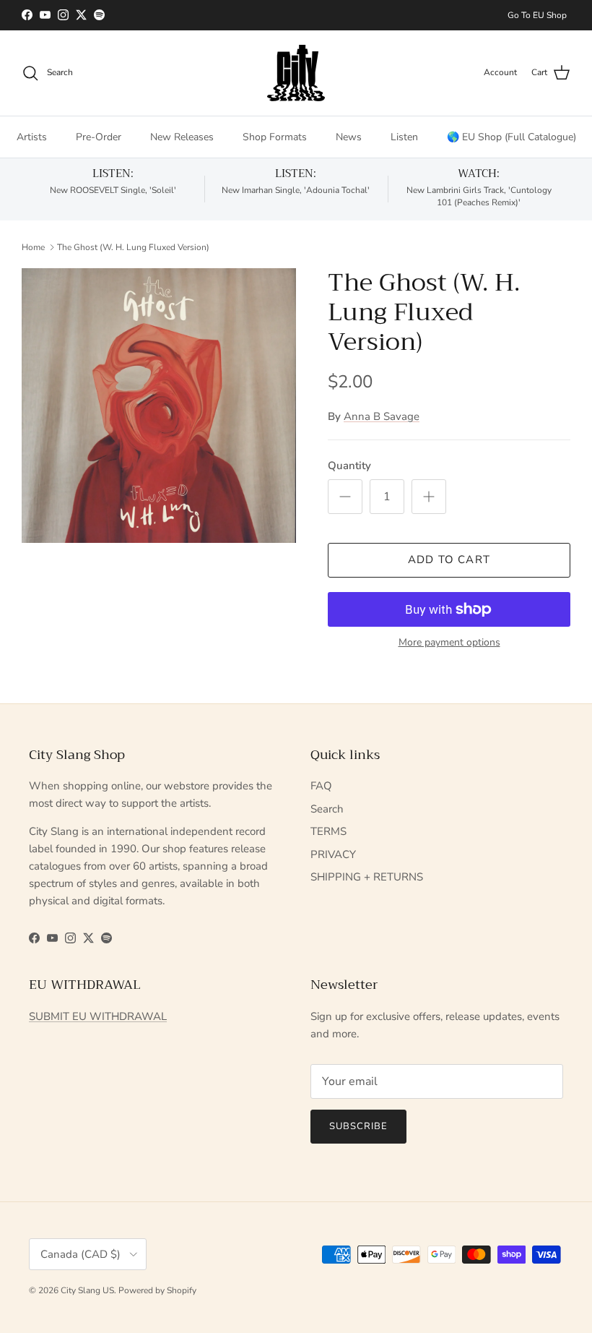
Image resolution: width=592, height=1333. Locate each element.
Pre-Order (98, 137)
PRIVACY (333, 854)
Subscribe (358, 1126)
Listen (404, 137)
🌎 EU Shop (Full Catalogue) (511, 137)
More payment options (449, 643)
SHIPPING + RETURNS (366, 877)
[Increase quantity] (429, 496)
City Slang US (87, 1290)
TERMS (328, 831)
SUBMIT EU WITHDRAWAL (98, 1016)
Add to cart (449, 559)
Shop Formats (275, 137)
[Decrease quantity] (345, 496)
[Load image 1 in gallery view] (159, 405)
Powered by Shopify (157, 1290)
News (349, 137)
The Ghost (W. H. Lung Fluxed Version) (133, 247)
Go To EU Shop (537, 15)
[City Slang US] (296, 73)
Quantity (349, 465)
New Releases (182, 137)
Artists (32, 137)
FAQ (321, 786)
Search (327, 809)
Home (33, 247)
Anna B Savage (381, 416)
